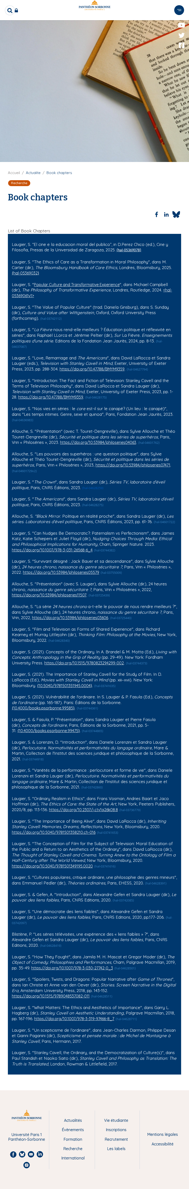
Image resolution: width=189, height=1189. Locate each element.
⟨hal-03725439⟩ (99, 595)
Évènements (73, 1129)
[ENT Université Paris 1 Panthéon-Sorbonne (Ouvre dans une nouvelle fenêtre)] (17, 10)
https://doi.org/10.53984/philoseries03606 (70, 617)
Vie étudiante (116, 1120)
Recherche (72, 1148)
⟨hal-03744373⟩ (136, 663)
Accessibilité (162, 1144)
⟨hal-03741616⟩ (105, 866)
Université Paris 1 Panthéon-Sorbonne (26, 1136)
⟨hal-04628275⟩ (93, 505)
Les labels (116, 1148)
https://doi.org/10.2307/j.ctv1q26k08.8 (83, 809)
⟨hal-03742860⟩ (92, 787)
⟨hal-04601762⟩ (149, 442)
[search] (10, 10)
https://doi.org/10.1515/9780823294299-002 (84, 662)
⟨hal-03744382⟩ (104, 550)
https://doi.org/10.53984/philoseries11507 (49, 595)
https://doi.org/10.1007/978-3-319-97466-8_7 (74, 1018)
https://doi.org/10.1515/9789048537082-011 (51, 996)
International (73, 1158)
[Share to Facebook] (156, 214)
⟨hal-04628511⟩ (101, 996)
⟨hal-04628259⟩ (93, 488)
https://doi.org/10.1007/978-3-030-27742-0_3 (72, 967)
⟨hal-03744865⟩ (92, 731)
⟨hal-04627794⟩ (137, 369)
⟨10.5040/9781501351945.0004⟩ (64, 685)
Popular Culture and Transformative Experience (77, 284)
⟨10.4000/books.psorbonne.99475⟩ (48, 730)
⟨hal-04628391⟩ (156, 883)
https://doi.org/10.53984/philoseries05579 (61, 572)
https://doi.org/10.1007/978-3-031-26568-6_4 (52, 549)
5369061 (21, 295)
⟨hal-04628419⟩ (51, 945)
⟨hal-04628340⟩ (59, 640)
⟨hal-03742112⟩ (51, 318)
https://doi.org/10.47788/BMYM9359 (92, 369)
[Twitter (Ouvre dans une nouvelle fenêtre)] (181, 35)
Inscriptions (116, 1129)
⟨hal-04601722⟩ (164, 522)
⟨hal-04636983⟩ (22, 420)
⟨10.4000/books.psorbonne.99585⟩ (43, 708)
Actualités (73, 1120)
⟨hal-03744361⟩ (87, 708)
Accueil (14, 172)
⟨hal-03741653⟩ (107, 832)
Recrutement (116, 1139)
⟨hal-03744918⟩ (33, 759)
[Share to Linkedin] (166, 214)
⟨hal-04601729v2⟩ (24, 471)
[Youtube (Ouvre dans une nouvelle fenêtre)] (181, 25)
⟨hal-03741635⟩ (105, 686)
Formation (72, 1139)
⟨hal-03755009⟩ (111, 572)
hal (168, 290)
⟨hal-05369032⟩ (25, 273)
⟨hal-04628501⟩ (125, 968)
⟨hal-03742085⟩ (123, 900)
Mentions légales (162, 1134)
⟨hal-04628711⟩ (126, 1019)
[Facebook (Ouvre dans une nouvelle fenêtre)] (181, 45)
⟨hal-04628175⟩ (96, 397)
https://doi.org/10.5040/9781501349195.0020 (52, 866)
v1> (31, 295)
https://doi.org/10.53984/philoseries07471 (132, 465)
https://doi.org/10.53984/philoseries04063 (98, 442)
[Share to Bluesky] (176, 214)
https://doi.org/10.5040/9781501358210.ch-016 (53, 832)
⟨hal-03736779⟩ (130, 810)
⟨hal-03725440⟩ (121, 618)
